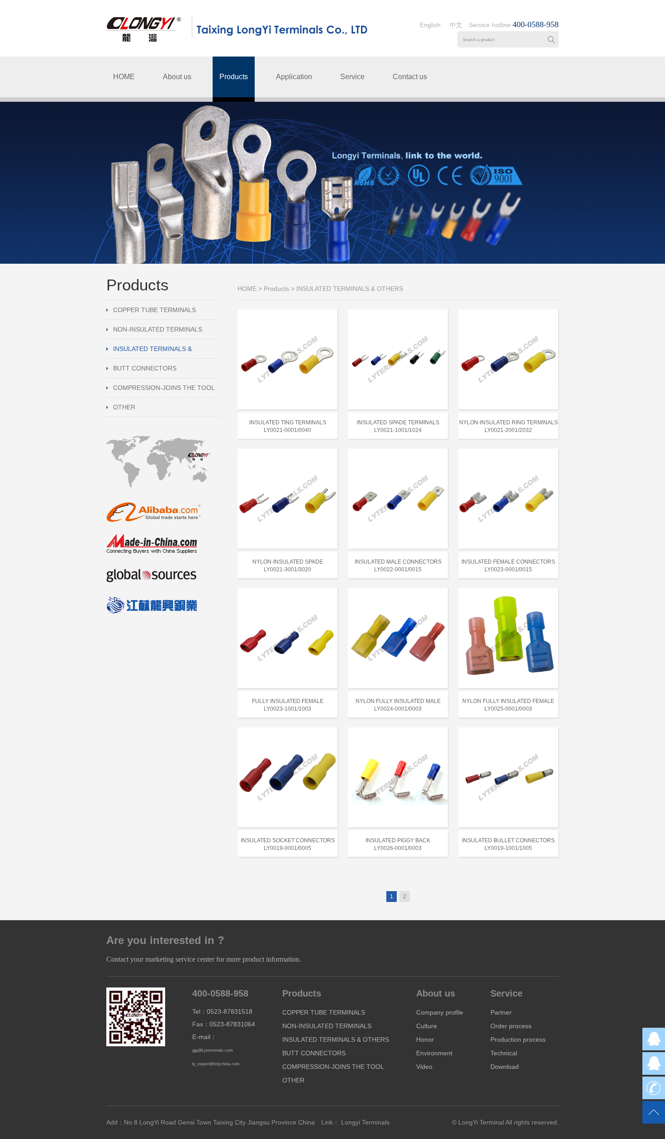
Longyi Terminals (364, 1122)
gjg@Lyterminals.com (212, 1050)
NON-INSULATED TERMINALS (157, 329)
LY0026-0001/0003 (398, 848)
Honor (425, 1039)
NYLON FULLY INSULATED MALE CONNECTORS (398, 701)
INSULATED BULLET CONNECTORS (508, 840)
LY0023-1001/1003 (287, 709)
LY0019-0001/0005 (287, 848)
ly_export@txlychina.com (216, 1064)
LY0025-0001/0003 (508, 709)
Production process (518, 1039)
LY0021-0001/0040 (287, 430)
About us (177, 77)
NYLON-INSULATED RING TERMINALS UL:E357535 (508, 422)
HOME (124, 77)
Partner (501, 1012)
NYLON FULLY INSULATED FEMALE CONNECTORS (508, 701)
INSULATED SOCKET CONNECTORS (288, 840)
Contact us (410, 77)
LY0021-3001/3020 (287, 569)
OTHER (124, 407)
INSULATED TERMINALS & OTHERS (149, 351)
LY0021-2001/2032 (508, 430)
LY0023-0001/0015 (508, 569)
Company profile (439, 1012)
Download (504, 1066)
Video (424, 1066)
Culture (426, 1026)
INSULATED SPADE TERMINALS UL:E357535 (398, 422)
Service (352, 77)
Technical (503, 1053)
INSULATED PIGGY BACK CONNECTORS (398, 840)
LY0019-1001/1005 (508, 848)
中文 (456, 24)
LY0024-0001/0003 (398, 709)
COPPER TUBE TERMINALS (154, 309)
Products (233, 77)
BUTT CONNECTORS (144, 368)
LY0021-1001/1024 (398, 430)
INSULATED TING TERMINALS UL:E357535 (287, 422)
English (430, 24)
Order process (511, 1026)
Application (294, 77)
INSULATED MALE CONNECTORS (398, 562)
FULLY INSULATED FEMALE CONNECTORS (287, 701)
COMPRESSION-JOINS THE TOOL (164, 387)
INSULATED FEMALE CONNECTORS (508, 562)
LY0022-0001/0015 (398, 569)
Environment (434, 1053)
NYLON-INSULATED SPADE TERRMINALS (287, 562)
